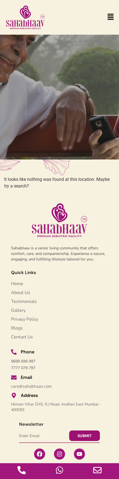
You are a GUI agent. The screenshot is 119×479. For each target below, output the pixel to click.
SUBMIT (84, 435)
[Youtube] (79, 454)
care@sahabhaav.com (31, 386)
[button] (110, 17)
